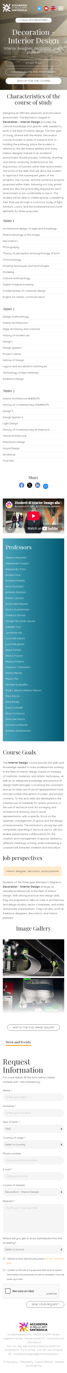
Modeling (8, 272)
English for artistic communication (24, 297)
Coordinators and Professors (33, 71)
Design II (8, 411)
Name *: (7, 1090)
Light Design (10, 423)
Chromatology (12, 259)
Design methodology (16, 316)
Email (45, 485)
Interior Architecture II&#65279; (21, 398)
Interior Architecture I (15, 322)
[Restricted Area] (39, 8)
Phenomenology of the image (21, 234)
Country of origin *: (14, 1137)
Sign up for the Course (33, 80)
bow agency (35, 1365)
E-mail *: (7, 1169)
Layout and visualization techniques (25, 366)
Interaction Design (14, 442)
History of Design (13, 360)
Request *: (9, 1201)
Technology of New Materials (21, 372)
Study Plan (33, 62)
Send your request (45, 1304)
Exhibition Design (13, 378)
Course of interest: (14, 1185)
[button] (46, 8)
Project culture (12, 354)
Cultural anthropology (16, 278)
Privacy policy (11, 1361)
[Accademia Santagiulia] (15, 8)
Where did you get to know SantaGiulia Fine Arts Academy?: (32, 1240)
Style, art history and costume (21, 329)
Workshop (9, 454)
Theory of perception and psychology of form (31, 253)
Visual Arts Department (34, 20)
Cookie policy (26, 1361)
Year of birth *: (11, 1122)
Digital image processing (18, 284)
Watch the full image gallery (33, 1027)
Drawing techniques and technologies (26, 266)
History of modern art (16, 335)
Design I (7, 341)
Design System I (12, 347)
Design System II (13, 417)
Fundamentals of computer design (24, 290)
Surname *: (9, 1106)
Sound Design (11, 448)
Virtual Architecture (14, 435)
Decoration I (10, 241)
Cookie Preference (44, 1361)
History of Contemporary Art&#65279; (26, 404)
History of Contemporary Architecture (26, 429)
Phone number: (12, 1153)
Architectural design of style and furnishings (30, 228)
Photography (11, 247)
